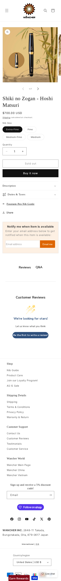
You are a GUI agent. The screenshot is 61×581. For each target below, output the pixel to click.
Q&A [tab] (39, 267)
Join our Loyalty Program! (22, 380)
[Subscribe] (50, 495)
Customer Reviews (18, 438)
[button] (7, 10)
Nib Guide (13, 370)
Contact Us (13, 433)
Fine (32, 130)
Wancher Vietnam (17, 475)
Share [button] (9, 212)
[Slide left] (23, 89)
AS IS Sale (13, 385)
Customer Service (17, 448)
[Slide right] (38, 89)
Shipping (6, 117)
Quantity (7, 144)
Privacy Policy (15, 412)
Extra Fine (14, 130)
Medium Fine (16, 137)
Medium (37, 137)
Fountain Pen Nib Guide (20, 204)
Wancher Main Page (18, 464)
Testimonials (14, 443)
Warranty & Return (18, 417)
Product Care (15, 375)
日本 (37, 544)
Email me (48, 244)
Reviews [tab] (25, 267)
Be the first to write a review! (30, 335)
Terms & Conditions (18, 406)
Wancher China (16, 470)
